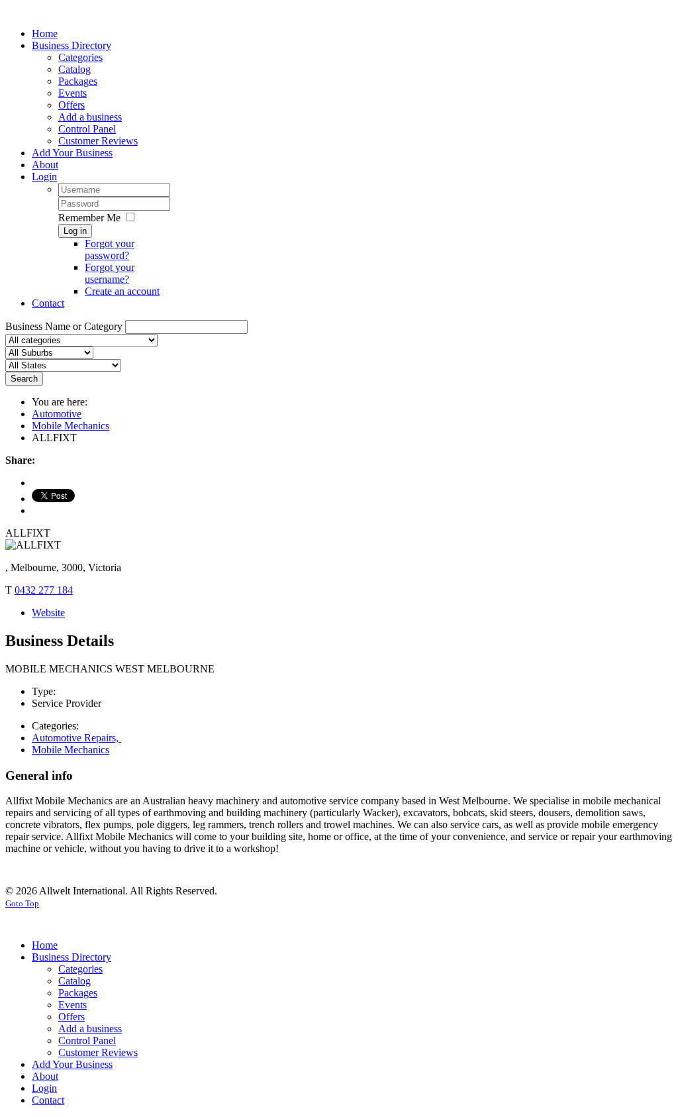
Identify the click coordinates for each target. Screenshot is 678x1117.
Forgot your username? (109, 273)
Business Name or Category (63, 326)
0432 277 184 (44, 590)
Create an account (122, 291)
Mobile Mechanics (70, 425)
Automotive (56, 413)
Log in (75, 231)
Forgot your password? (109, 249)
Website (48, 612)
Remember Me (89, 217)
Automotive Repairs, (76, 737)
